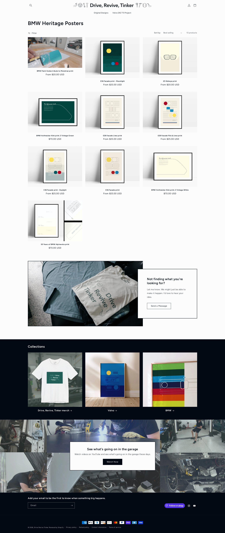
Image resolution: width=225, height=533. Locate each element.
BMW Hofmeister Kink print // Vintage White (170, 190)
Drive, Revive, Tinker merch (53, 410)
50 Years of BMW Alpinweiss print (55, 244)
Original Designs (101, 13)
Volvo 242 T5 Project (122, 13)
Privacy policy (71, 527)
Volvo (111, 410)
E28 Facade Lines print (112, 136)
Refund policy (84, 527)
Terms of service (115, 527)
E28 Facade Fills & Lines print (170, 136)
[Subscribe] (72, 505)
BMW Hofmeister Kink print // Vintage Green (55, 136)
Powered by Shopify (56, 527)
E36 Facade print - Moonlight (112, 81)
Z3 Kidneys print (170, 81)
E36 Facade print (112, 190)
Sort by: (157, 33)
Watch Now (112, 462)
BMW (168, 410)
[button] (31, 5)
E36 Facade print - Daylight (55, 190)
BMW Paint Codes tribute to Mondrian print (55, 71)
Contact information (99, 527)
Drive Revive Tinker (41, 527)
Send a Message (159, 306)
